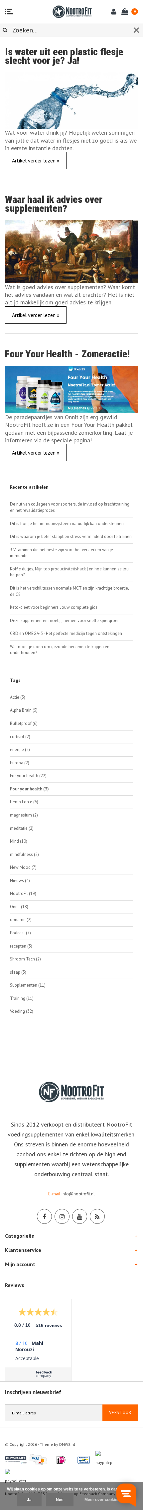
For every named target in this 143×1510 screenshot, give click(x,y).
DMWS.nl (67, 1444)
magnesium (24, 815)
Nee (60, 1499)
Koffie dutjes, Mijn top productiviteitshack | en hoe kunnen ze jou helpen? (69, 572)
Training (22, 998)
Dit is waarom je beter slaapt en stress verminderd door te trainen (71, 536)
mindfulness (24, 854)
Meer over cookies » (103, 1499)
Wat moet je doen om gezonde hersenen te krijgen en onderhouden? (59, 650)
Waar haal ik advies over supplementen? (53, 204)
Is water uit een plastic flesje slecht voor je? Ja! (64, 56)
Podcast (20, 933)
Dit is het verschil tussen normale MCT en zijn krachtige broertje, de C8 (69, 591)
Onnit (19, 907)
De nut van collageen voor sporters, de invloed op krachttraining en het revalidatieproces (69, 507)
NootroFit (23, 893)
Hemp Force (24, 802)
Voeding (21, 1011)
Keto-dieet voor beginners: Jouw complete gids (53, 607)
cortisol (20, 736)
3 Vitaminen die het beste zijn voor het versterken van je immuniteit (61, 553)
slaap (18, 972)
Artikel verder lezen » (36, 160)
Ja (29, 1499)
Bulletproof (24, 723)
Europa (19, 763)
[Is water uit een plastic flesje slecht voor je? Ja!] (71, 100)
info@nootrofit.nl (78, 1194)
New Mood (23, 867)
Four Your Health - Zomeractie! (67, 354)
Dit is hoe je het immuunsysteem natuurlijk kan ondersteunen (67, 523)
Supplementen (28, 985)
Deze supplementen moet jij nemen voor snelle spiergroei (64, 620)
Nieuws (20, 880)
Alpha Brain (24, 710)
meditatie (22, 828)
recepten (21, 946)
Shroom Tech (25, 959)
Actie (17, 697)
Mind (18, 841)
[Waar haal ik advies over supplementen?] (71, 251)
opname (21, 919)
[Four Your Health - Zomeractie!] (71, 389)
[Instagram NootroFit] (62, 1216)
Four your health (29, 789)
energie (20, 749)
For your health (28, 775)
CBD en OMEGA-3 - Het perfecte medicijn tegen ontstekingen (66, 633)
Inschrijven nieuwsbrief (33, 1392)
